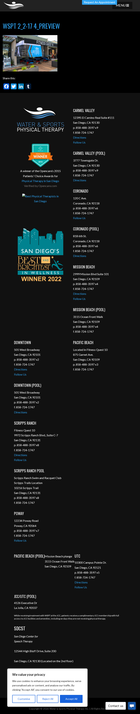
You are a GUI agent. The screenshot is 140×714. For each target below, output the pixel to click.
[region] (47, 688)
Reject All (47, 698)
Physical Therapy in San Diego (40, 181)
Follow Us (79, 142)
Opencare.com (47, 186)
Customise (24, 698)
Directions (79, 137)
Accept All (71, 698)
